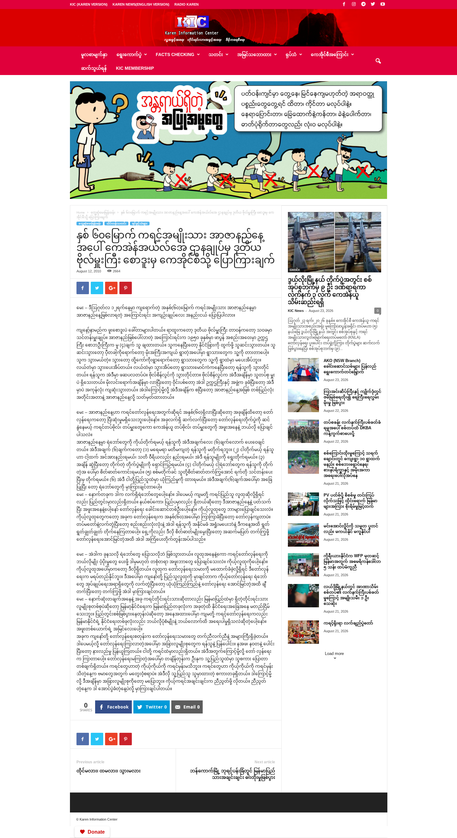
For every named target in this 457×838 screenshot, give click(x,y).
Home (80, 212)
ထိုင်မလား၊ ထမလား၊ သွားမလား (108, 770)
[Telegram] (363, 4)
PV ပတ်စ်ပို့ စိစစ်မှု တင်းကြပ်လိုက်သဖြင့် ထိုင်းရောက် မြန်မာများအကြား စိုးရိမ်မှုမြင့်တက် (350, 501)
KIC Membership (135, 68)
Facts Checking (175, 54)
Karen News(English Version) (141, 4)
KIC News (296, 311)
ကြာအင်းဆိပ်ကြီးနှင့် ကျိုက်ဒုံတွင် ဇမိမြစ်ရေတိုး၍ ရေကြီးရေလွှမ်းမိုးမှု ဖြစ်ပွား (352, 397)
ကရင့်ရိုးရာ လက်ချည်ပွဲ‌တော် (348, 623)
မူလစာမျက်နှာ (94, 54)
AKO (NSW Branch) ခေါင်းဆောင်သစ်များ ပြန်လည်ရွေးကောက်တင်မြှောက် (350, 366)
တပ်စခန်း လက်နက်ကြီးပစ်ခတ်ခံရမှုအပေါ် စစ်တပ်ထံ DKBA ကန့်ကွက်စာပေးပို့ (352, 428)
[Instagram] (354, 4)
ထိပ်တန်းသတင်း (116, 223)
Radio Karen (186, 4)
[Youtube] (382, 4)
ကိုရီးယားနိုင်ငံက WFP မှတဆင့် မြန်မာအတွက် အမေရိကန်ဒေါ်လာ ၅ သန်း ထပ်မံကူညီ (352, 561)
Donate (96, 832)
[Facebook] (344, 4)
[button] (378, 61)
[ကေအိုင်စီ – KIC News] (228, 27)
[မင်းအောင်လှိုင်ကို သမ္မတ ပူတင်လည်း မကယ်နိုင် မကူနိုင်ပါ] (303, 535)
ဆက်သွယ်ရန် (94, 68)
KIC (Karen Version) (89, 4)
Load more (334, 653)
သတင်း (294, 269)
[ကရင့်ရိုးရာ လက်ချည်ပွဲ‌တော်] (303, 632)
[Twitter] (373, 4)
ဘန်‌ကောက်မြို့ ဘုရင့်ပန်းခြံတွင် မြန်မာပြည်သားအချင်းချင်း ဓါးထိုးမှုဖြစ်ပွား (232, 774)
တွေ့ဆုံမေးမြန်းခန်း (103, 212)
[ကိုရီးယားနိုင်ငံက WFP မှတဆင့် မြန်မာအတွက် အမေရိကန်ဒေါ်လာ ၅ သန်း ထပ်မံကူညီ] (303, 565)
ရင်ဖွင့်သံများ (139, 223)
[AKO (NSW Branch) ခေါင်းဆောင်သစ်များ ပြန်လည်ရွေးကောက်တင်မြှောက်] (303, 369)
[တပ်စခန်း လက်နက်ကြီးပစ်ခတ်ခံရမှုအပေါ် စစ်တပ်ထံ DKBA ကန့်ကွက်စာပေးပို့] (303, 431)
